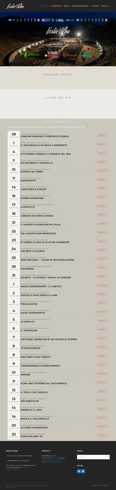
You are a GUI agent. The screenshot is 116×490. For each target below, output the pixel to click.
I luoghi (94, 6)
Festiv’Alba (43, 6)
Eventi (66, 6)
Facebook (79, 471)
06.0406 (25, 467)
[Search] (108, 457)
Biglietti (105, 6)
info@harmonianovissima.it (55, 462)
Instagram (83, 471)
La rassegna (56, 6)
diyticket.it (54, 456)
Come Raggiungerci (80, 6)
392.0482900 (58, 460)
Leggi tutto (101, 135)
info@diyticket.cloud (13, 469)
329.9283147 (49, 460)
